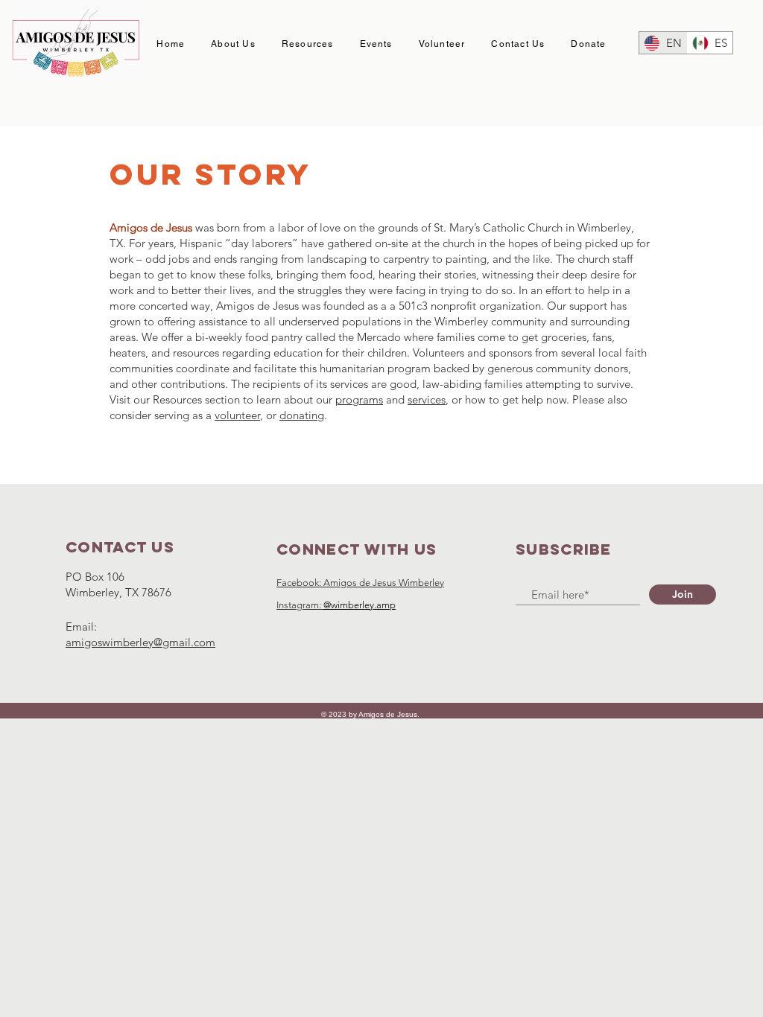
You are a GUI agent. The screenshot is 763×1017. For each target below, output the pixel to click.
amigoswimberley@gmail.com (140, 642)
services (427, 399)
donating (301, 415)
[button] (233, 44)
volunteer (237, 415)
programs (359, 399)
